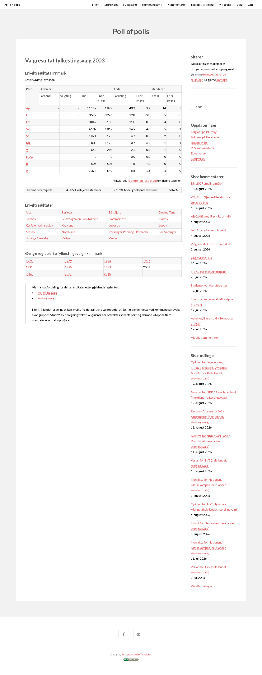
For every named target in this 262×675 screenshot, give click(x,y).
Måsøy (30, 232)
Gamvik (31, 219)
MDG (29, 156)
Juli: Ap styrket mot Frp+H (208, 230)
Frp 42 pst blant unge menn (208, 271)
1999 (107, 267)
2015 (107, 273)
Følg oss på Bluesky (204, 132)
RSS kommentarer (202, 148)
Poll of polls (12, 4)
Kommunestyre (152, 4)
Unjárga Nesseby (37, 238)
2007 (29, 273)
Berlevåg (67, 212)
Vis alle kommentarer (205, 337)
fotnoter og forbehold (142, 180)
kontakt (221, 79)
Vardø (113, 238)
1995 (68, 267)
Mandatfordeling (202, 4)
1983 (107, 260)
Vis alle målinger (201, 586)
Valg (240, 4)
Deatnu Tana (167, 212)
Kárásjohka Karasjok (39, 225)
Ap (28, 108)
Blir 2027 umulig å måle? (207, 183)
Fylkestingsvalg (47, 292)
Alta (28, 212)
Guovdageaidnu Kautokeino (80, 219)
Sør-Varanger (167, 232)
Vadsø (66, 238)
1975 (29, 260)
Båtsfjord (115, 212)
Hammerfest (117, 219)
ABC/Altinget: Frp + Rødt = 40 (211, 216)
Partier (227, 4)
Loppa (163, 225)
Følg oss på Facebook (205, 137)
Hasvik (163, 219)
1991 (29, 267)
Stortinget (111, 4)
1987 (146, 260)
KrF (28, 143)
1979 (68, 260)
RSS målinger (199, 142)
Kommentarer (176, 4)
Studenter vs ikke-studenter (209, 285)
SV (28, 129)
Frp (28, 122)
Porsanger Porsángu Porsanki (128, 232)
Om (250, 4)
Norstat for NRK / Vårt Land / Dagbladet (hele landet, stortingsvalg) (210, 441)
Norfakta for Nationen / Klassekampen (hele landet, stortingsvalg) (208, 485)
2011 (68, 273)
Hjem (95, 4)
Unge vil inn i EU (201, 257)
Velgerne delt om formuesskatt (211, 244)
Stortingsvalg (45, 298)
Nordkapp (68, 232)
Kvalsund (67, 225)
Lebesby (114, 225)
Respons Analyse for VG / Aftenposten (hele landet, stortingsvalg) (207, 416)
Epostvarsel (198, 153)
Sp (27, 136)
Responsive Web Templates (137, 654)
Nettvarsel (198, 158)
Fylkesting (130, 4)
